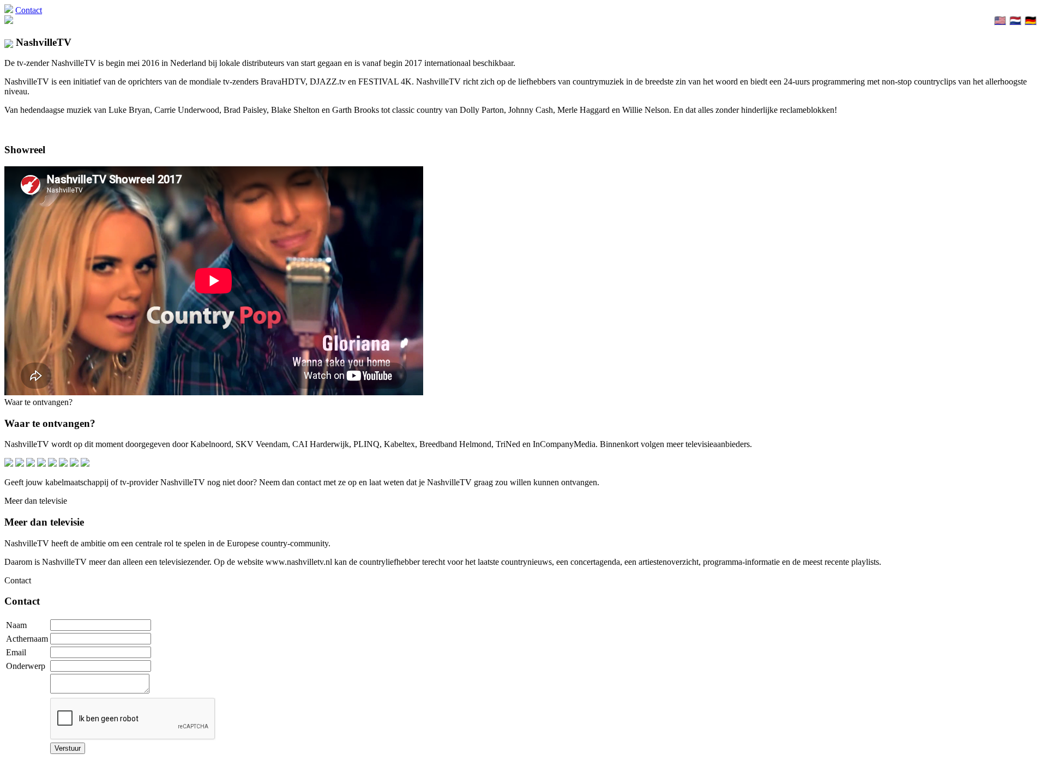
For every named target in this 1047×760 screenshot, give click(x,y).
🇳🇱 (1015, 20)
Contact (28, 10)
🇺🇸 (1000, 20)
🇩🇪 (1030, 20)
